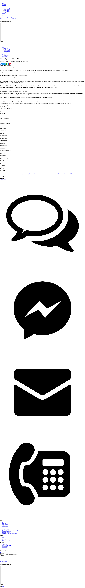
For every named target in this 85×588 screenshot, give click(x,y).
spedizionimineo (32, 174)
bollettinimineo (28, 173)
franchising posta (45, 173)
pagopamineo (7, 174)
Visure (5, 12)
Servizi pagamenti (7, 10)
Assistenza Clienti (5, 546)
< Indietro (1, 179)
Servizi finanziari (7, 8)
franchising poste (59, 173)
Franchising (4, 5)
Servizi (3, 47)
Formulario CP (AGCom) (6, 532)
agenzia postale (9, 173)
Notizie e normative (5, 15)
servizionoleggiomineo (21, 174)
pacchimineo (2, 174)
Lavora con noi (6, 14)
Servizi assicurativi (7, 9)
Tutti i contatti (4, 544)
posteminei (15, 174)
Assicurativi (4, 538)
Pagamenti (4, 539)
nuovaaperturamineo (80, 173)
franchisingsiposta (74, 173)
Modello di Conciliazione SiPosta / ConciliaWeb (9, 533)
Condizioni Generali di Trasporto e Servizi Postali (10, 530)
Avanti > (5, 179)
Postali (3, 537)
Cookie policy (8, 552)
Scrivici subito (2, 18)
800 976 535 (14, 18)
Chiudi (2, 41)
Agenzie (3, 13)
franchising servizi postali (67, 173)
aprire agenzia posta (16, 173)
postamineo (11, 174)
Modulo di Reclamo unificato (6, 531)
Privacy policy (2, 552)
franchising (40, 173)
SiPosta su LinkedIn (5, 548)
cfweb (3, 586)
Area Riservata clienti (13, 17)
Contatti (3, 54)
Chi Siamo (4, 4)
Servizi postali (6, 7)
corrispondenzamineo (34, 173)
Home (3, 3)
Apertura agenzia (7, 46)
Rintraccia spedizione (8, 18)
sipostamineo (28, 174)
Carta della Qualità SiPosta (6, 529)
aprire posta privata (22, 173)
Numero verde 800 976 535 (6, 545)
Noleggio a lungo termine (8, 11)
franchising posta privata (52, 173)
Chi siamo (4, 522)
